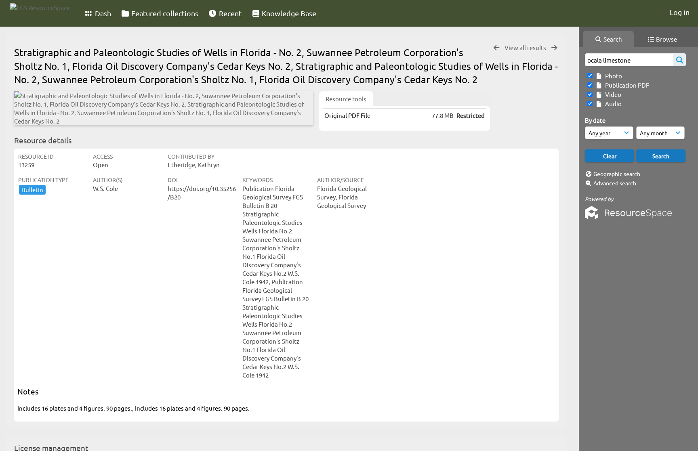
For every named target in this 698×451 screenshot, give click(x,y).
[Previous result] (496, 47)
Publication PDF (626, 85)
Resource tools (346, 99)
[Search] (679, 59)
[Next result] (554, 47)
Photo (612, 76)
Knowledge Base (288, 13)
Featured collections (164, 13)
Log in (680, 12)
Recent (229, 13)
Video (612, 94)
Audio (612, 103)
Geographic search (616, 173)
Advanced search (614, 183)
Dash (102, 13)
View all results (526, 47)
